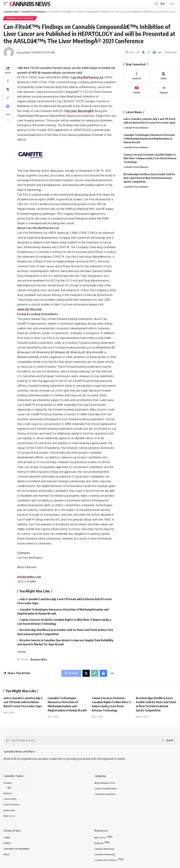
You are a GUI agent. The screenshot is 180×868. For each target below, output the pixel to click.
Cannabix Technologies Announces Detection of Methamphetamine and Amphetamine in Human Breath (149, 138)
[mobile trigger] (6, 3)
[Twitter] (163, 76)
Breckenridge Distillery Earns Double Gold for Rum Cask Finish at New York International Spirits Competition (149, 178)
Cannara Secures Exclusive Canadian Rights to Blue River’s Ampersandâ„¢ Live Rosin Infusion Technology (150, 158)
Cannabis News (29, 3)
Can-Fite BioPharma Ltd (87, 77)
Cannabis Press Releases (20, 18)
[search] (156, 4)
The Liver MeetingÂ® (79, 111)
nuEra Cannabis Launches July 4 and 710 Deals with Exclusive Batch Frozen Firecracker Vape (23, 702)
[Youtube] (137, 90)
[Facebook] (137, 76)
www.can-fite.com (29, 309)
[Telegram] (163, 90)
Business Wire (39, 659)
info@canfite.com (29, 577)
